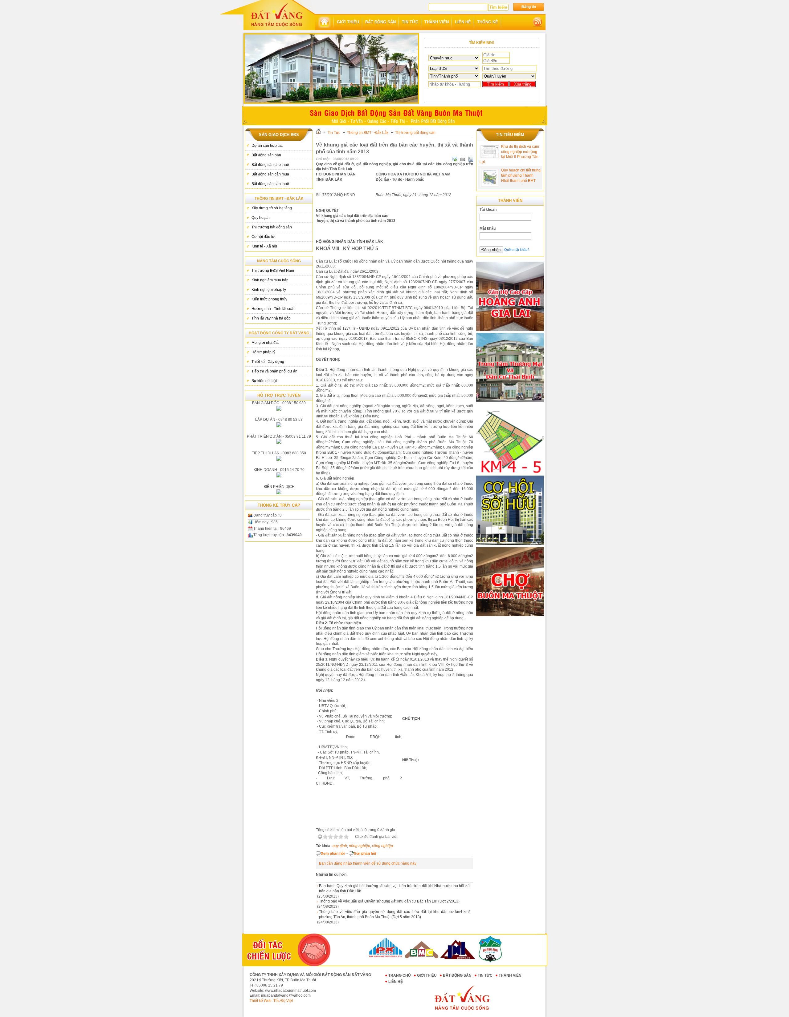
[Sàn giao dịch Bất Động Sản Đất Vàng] (277, 14)
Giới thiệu (427, 975)
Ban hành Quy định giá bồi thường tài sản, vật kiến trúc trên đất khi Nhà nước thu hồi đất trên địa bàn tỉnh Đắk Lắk (395, 888)
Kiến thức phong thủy (269, 299)
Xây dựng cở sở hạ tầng (271, 208)
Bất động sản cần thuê (270, 184)
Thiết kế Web (261, 1001)
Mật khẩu (488, 228)
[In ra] (462, 159)
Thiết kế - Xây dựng (267, 362)
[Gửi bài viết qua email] (454, 159)
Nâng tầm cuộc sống (279, 261)
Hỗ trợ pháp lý (263, 352)
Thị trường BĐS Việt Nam (272, 270)
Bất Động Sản (457, 975)
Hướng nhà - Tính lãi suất (272, 309)
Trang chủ (399, 975)
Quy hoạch (260, 217)
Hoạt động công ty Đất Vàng (279, 333)
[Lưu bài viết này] (470, 159)
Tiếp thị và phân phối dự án (274, 371)
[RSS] (537, 22)
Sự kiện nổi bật (264, 381)
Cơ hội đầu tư (263, 237)
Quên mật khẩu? (516, 249)
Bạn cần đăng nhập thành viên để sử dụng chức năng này (367, 863)
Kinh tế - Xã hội (264, 246)
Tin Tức (334, 133)
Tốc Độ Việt (283, 1001)
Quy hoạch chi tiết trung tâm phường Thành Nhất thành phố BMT (521, 175)
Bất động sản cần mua (270, 174)
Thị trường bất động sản (271, 227)
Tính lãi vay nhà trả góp (271, 318)
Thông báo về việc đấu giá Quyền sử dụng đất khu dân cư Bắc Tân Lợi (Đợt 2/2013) (389, 901)
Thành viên (510, 975)
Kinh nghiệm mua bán (269, 280)
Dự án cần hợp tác (267, 145)
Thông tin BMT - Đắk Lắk (279, 198)
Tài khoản (488, 209)
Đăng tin (528, 7)
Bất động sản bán (266, 155)
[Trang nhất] (324, 22)
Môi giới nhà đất (265, 342)
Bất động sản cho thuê (270, 165)
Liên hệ (395, 981)
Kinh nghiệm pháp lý (268, 289)
